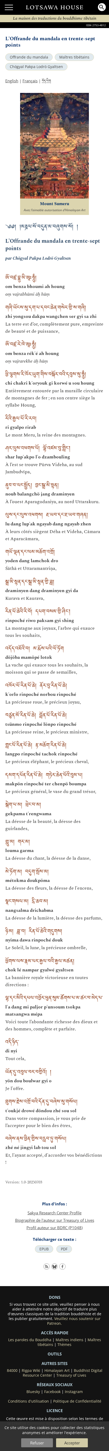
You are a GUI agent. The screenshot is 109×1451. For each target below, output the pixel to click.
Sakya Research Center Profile (54, 1212)
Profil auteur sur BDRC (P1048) (54, 1227)
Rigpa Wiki (31, 1370)
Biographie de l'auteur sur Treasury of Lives (54, 1220)
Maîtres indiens (69, 1339)
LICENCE (55, 1410)
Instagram (74, 1391)
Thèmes (64, 1344)
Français (30, 80)
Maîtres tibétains (74, 57)
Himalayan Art (57, 1370)
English (11, 80)
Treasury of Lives (71, 1375)
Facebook (52, 1391)
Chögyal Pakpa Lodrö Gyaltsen (36, 66)
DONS (54, 1297)
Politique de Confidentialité (77, 1401)
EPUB (44, 1249)
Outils (55, 1354)
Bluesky (33, 1391)
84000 (12, 1370)
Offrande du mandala (29, 57)
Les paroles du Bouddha (29, 1339)
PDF (64, 1249)
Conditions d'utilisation (28, 1401)
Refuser (37, 1442)
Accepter (72, 1442)
